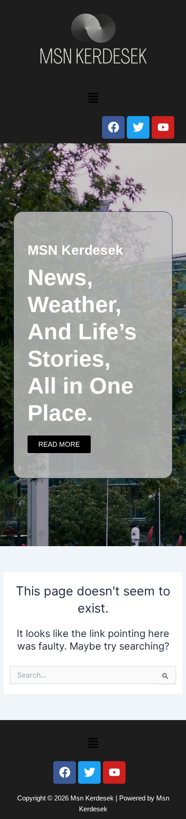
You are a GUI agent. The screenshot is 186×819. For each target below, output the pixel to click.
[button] (93, 98)
